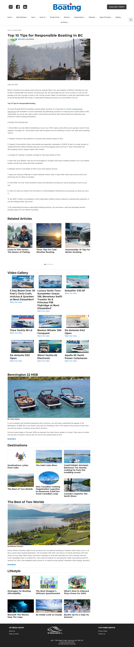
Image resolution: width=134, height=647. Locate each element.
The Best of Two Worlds (20, 489)
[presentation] (20, 235)
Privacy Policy (102, 631)
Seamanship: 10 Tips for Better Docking (77, 250)
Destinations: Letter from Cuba (18, 466)
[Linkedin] (25, 7)
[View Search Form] (131, 20)
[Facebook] (18, 7)
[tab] (44, 264)
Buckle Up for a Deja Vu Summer (76, 616)
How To (10, 30)
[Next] (87, 242)
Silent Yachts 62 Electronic (47, 357)
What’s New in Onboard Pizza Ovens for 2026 (76, 592)
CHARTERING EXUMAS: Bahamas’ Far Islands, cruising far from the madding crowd (76, 469)
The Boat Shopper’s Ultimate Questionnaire (48, 592)
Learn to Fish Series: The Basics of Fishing (19, 250)
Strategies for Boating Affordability (19, 592)
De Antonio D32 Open (20, 357)
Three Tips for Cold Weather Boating (46, 250)
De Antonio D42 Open (75, 332)
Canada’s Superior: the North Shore (76, 495)
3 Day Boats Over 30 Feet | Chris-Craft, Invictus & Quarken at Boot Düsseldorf (22, 295)
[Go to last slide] (10, 242)
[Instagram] (11, 7)
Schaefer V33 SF (75, 290)
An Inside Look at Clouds (49, 615)
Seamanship (17, 30)
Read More (12, 439)
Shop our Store (14, 634)
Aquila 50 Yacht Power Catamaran (76, 357)
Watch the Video (16, 302)
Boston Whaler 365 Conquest (49, 332)
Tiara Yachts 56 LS (21, 330)
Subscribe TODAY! (116, 7)
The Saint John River (46, 465)
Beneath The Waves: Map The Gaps (18, 616)
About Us (12, 631)
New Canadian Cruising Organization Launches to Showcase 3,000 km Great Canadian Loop (48, 490)
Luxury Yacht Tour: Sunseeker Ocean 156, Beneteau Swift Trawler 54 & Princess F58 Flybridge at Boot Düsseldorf (49, 299)
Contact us (101, 634)
